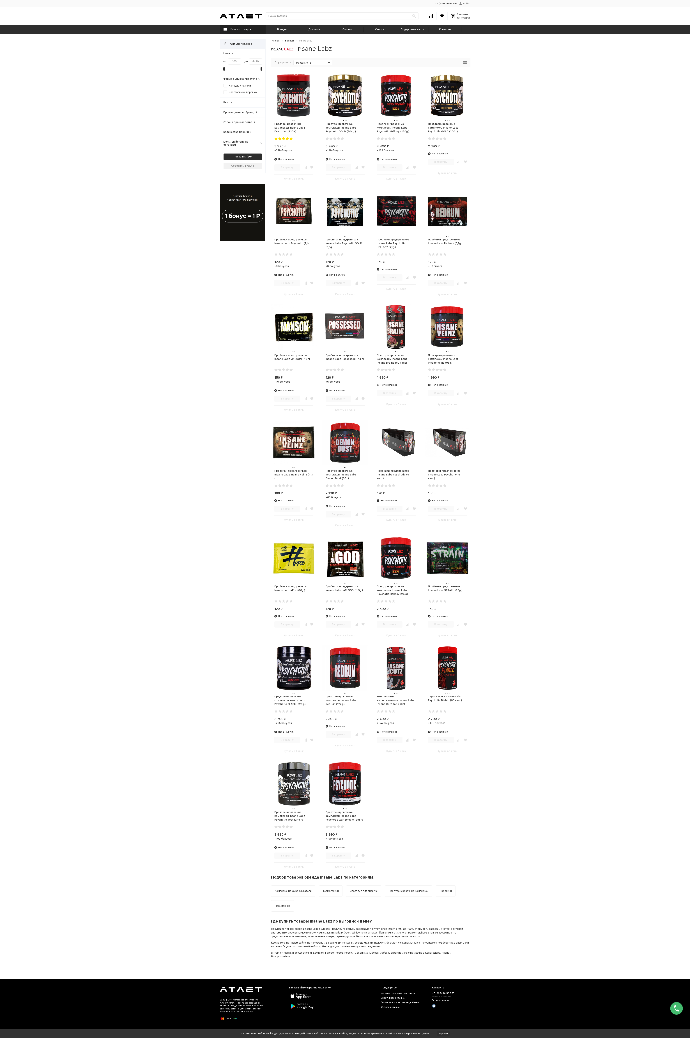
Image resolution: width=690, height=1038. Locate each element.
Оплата (347, 29)
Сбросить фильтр (242, 165)
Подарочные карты (412, 29)
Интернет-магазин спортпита (398, 993)
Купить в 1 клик (294, 178)
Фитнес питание (390, 1007)
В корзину (287, 167)
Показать (240, 156)
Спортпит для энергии (364, 891)
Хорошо (443, 1033)
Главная (275, 40)
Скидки (379, 29)
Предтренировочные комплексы (408, 891)
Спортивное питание (393, 998)
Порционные (282, 905)
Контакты (445, 29)
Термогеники (331, 891)
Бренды (282, 29)
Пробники (446, 891)
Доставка (314, 29)
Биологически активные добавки (400, 1002)
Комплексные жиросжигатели (293, 891)
